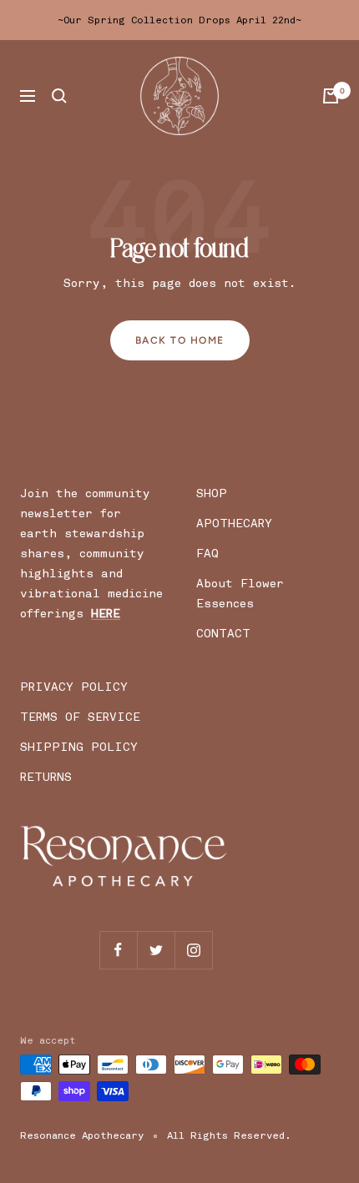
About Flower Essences (240, 593)
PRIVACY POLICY (74, 687)
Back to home (180, 340)
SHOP (211, 493)
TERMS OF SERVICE (80, 717)
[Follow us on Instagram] (193, 950)
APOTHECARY (234, 523)
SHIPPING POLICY (79, 747)
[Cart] (330, 95)
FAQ (207, 553)
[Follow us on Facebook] (118, 950)
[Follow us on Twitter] (155, 950)
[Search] (59, 95)
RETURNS (46, 777)
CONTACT (223, 634)
